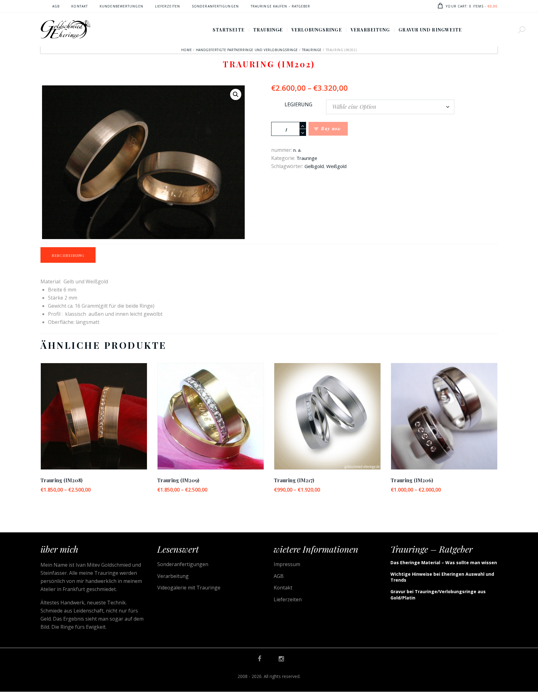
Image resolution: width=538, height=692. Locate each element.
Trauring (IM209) (178, 480)
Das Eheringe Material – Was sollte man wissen (443, 562)
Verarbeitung (173, 576)
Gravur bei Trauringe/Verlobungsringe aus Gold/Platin (438, 595)
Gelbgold (314, 166)
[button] (235, 94)
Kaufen (94, 421)
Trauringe (312, 50)
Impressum (287, 564)
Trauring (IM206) (412, 480)
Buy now (331, 129)
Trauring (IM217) (294, 480)
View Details (93, 410)
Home (186, 50)
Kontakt (283, 587)
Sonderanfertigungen (182, 564)
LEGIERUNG (298, 104)
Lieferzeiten (288, 599)
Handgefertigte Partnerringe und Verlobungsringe (247, 50)
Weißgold (336, 166)
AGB (279, 576)
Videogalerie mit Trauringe (188, 587)
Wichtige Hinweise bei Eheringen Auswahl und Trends (442, 577)
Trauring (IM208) (61, 480)
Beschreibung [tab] (68, 255)
